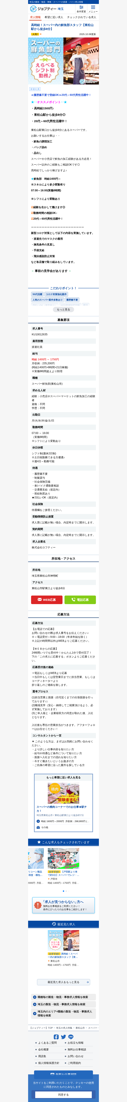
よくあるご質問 (47, 1042)
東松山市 (80, 1028)
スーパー (92, 1028)
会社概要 (43, 1049)
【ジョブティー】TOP (41, 1028)
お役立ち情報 (76, 1042)
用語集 (42, 1056)
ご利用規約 (74, 1063)
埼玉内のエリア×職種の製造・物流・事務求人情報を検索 (65, 1013)
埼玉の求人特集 (64, 1028)
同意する (63, 1094)
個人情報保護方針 (48, 1063)
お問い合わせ (76, 1056)
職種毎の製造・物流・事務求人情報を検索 (63, 997)
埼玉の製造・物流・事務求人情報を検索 (61, 1004)
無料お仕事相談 (77, 1049)
